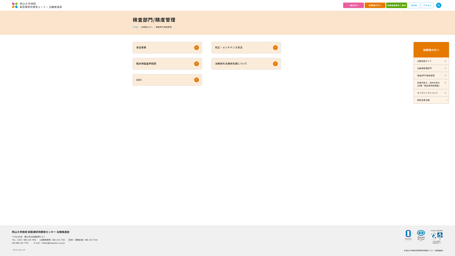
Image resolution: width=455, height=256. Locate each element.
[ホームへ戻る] (37, 5)
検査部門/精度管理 (426, 75)
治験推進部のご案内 (396, 5)
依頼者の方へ (375, 5)
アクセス (427, 5)
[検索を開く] (438, 5)
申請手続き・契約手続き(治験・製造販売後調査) (428, 84)
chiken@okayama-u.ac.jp (53, 242)
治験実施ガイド (424, 60)
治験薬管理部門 (424, 68)
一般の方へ (353, 5)
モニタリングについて (427, 92)
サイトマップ (19, 250)
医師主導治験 (423, 99)
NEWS (414, 5)
